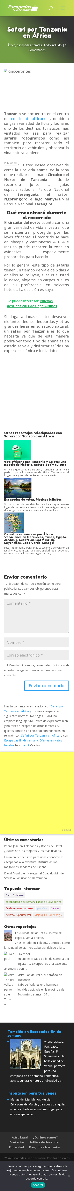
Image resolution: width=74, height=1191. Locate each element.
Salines (55, 908)
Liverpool (23, 954)
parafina (42, 908)
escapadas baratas (29, 45)
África (11, 45)
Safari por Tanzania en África (40, 735)
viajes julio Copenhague (49, 915)
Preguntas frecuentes (44, 1147)
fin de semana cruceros (19, 908)
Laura (8, 857)
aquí (26, 745)
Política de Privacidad (45, 1142)
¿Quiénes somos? (45, 1137)
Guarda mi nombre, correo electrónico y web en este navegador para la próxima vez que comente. (36, 670)
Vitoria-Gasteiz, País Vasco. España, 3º (54, 1046)
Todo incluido (53, 45)
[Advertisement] (37, 392)
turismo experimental (18, 915)
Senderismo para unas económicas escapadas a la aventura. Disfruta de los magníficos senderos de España (34, 862)
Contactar (16, 1142)
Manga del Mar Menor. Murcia (30, 1099)
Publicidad (10, 163)
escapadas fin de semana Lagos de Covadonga (33, 902)
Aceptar (38, 1184)
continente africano (29, 118)
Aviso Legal (20, 1137)
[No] (69, 1176)
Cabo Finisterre (15, 895)
